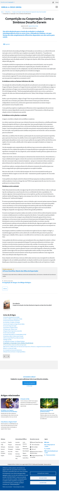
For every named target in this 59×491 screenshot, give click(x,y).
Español (10, 442)
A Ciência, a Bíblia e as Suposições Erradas (12, 319)
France (16, 451)
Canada (17, 447)
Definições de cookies (43, 473)
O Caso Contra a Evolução (9, 332)
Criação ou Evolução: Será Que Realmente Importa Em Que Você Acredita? (29, 12)
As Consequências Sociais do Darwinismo (12, 350)
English (2, 455)
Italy (16, 458)
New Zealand (26, 451)
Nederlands (10, 447)
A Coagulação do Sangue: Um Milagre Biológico (16, 282)
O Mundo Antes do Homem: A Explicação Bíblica (14, 351)
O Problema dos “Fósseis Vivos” (10, 329)
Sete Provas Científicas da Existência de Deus (46, 410)
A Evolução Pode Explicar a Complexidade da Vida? (14, 334)
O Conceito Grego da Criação (9, 325)
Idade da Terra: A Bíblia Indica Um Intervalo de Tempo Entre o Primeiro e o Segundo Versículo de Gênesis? (27, 346)
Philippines (25, 455)
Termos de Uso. (47, 464)
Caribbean (17, 449)
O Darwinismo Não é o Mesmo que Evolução (13, 336)
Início (2, 12)
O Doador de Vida (24, 399)
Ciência (5, 288)
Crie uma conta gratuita (29, 383)
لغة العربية (3, 442)
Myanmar (25, 446)
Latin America (25, 443)
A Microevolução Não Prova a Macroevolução (13, 338)
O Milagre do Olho (7, 339)
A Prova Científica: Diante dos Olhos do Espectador (20, 271)
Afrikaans (3, 447)
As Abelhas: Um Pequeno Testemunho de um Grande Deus (9, 410)
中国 (2, 444)
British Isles (18, 444)
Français (10, 444)
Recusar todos (43, 478)
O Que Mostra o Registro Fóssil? (10, 327)
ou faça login (29, 385)
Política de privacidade (7, 486)
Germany (17, 453)
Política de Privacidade (37, 464)
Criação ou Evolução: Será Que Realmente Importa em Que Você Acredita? (32, 305)
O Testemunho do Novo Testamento (11, 320)
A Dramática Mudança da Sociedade (11, 317)
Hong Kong (18, 456)
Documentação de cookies (18, 486)
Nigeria (24, 453)
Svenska (10, 453)
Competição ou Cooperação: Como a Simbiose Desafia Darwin (18, 343)
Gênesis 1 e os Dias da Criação (9, 348)
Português (10, 449)
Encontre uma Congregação (7, 2)
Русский (10, 451)
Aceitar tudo (43, 482)
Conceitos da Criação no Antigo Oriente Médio (14, 324)
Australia (17, 442)
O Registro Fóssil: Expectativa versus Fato (12, 331)
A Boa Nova (7, 12)
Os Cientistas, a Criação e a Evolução (11, 322)
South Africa (25, 457)
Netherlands (25, 448)
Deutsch (3, 449)
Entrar (57, 2)
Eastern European (3, 452)
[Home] (11, 7)
